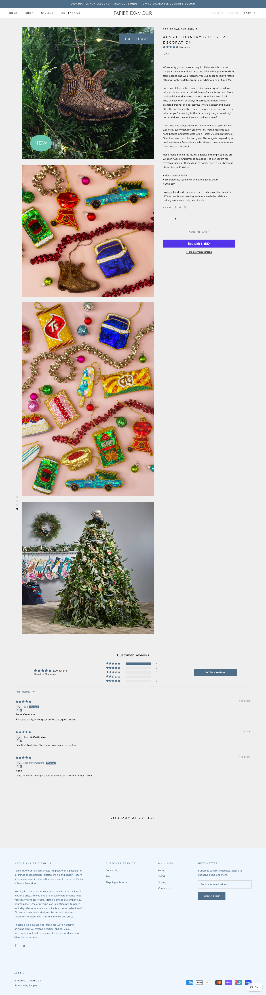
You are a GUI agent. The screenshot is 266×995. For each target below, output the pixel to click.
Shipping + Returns (116, 882)
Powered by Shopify (25, 985)
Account (217, 13)
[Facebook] (175, 207)
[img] (23, 701)
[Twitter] (180, 207)
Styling (47, 13)
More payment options (199, 251)
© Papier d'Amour (27, 980)
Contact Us (70, 13)
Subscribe (211, 896)
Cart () (250, 13)
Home (13, 13)
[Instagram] (24, 945)
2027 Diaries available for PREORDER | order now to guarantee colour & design (133, 4)
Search (233, 13)
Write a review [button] (215, 672)
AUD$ (17, 973)
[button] (171, 47)
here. (34, 937)
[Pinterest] (185, 207)
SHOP (30, 13)
